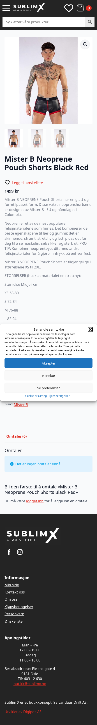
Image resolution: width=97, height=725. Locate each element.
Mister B (21, 404)
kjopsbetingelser (59, 396)
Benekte (48, 375)
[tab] (16, 436)
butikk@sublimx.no (30, 683)
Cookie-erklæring (36, 396)
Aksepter (48, 363)
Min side (12, 584)
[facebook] (9, 551)
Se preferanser (48, 387)
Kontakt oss (15, 592)
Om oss (11, 599)
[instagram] (19, 551)
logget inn (35, 501)
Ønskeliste (14, 621)
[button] (90, 329)
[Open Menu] (6, 8)
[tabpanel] (48, 477)
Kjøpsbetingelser (19, 606)
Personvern (14, 613)
